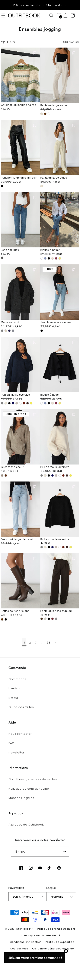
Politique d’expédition (59, 942)
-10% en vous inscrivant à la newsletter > (40, 5)
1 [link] (24, 642)
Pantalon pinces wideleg (56, 611)
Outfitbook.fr (24, 929)
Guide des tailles (21, 707)
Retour (14, 698)
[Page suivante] (55, 642)
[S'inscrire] (64, 852)
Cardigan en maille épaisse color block (18, 105)
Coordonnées (19, 948)
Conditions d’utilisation (25, 942)
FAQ (12, 743)
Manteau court (10, 322)
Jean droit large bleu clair (17, 539)
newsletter (17, 752)
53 (48, 642)
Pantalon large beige (53, 177)
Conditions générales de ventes (33, 779)
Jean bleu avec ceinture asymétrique (55, 322)
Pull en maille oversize (15, 394)
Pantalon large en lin (53, 105)
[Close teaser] (66, 951)
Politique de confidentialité (29, 789)
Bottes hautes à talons (15, 611)
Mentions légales (21, 798)
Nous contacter (20, 734)
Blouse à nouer (50, 250)
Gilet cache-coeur (12, 467)
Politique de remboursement (56, 929)
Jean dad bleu (10, 250)
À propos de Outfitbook (26, 825)
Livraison (15, 688)
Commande (18, 679)
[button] (51, 15)
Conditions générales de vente (53, 948)
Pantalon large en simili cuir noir (19, 178)
